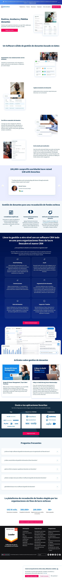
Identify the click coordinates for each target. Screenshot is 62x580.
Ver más (45, 573)
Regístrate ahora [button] (56, 6)
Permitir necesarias (44, 576)
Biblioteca (25, 545)
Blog (24, 534)
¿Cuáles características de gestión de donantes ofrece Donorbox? (20, 460)
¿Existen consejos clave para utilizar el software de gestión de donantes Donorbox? (25, 478)
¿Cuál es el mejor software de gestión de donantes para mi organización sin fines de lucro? (27, 451)
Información (26, 528)
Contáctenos (26, 531)
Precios (28, 6)
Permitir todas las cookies (31, 576)
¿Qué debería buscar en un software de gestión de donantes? (19, 486)
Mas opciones (54, 576)
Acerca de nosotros (27, 532)
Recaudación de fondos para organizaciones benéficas (40, 547)
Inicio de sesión (46, 6)
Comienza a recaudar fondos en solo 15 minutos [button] (31, 522)
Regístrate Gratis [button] (10, 30)
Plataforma (22, 6)
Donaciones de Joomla (53, 547)
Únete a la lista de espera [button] (31, 323)
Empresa (39, 6)
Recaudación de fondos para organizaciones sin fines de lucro (40, 539)
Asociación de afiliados (28, 544)
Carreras (25, 536)
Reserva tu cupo (32, 2)
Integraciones (52, 528)
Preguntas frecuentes (27, 537)
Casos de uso (38, 528)
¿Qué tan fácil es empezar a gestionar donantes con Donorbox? (20, 469)
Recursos (33, 6)
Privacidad (25, 540)
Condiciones (25, 539)
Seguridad (25, 542)
